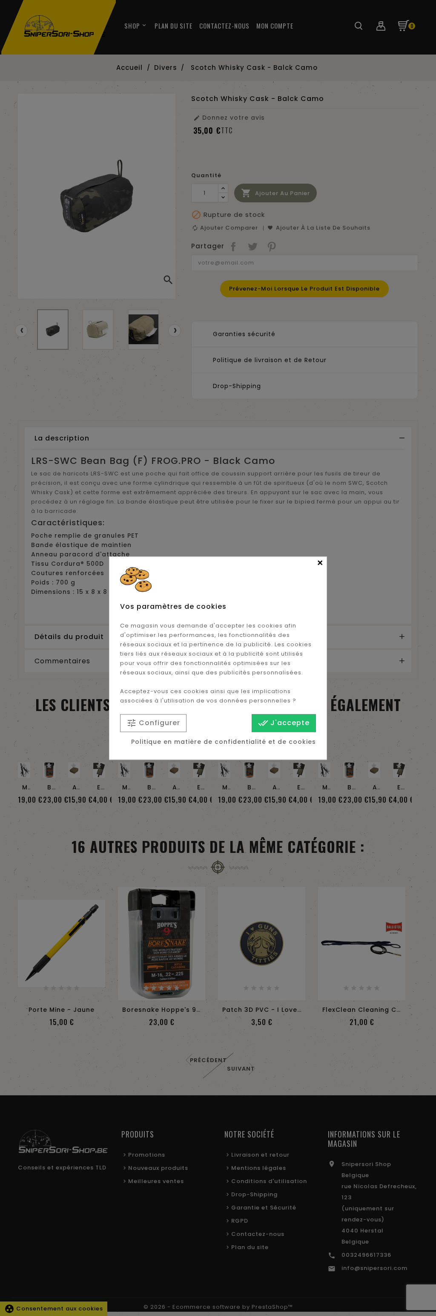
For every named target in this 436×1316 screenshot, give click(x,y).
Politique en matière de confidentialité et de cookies (223, 741)
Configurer (153, 723)
